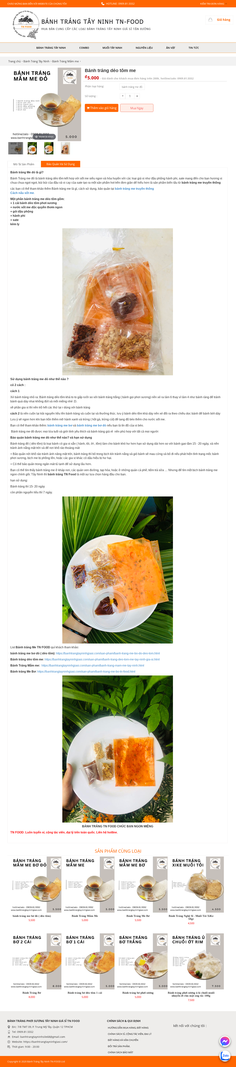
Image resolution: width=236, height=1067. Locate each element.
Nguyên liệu (144, 47)
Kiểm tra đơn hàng (212, 3)
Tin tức (194, 47)
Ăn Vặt (170, 47)
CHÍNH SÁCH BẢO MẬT (120, 1052)
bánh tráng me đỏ (132, 87)
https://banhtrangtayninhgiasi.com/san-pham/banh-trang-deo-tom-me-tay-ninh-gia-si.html (102, 659)
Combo (84, 47)
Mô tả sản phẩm (23, 164)
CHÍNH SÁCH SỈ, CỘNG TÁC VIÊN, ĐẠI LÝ (129, 1034)
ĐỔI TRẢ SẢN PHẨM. (119, 1046)
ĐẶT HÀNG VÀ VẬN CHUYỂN (123, 1040)
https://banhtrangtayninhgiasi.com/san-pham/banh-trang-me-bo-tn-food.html (86, 671)
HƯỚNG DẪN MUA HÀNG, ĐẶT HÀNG (128, 1027)
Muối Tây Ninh (112, 47)
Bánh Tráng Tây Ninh (51, 47)
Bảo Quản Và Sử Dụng (60, 164)
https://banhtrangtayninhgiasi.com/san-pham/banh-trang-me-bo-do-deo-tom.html (107, 653)
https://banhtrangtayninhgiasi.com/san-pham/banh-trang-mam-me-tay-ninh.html (92, 665)
